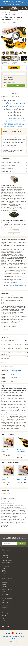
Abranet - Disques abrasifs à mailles (8, 450)
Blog (3, 618)
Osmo (3, 568)
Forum (3, 620)
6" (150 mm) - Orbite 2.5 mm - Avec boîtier (16, 105)
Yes (13, 4)
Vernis (3, 559)
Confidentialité (15, 636)
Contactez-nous (6, 622)
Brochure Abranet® (8, 168)
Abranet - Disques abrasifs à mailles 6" (13, 106)
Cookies (22, 636)
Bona (3, 570)
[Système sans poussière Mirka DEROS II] (14, 37)
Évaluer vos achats (6, 605)
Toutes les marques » (7, 578)
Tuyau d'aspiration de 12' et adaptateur (13, 123)
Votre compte (5, 600)
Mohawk (4, 576)
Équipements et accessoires (17, 371)
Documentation (6, 617)
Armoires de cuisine (7, 589)
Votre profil (4, 609)
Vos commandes (6, 602)
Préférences (5, 607)
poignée (12, 285)
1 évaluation (14, 22)
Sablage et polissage (16, 370)
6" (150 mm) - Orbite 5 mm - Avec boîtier (15, 103)
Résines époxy (5, 557)
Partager (15, 93)
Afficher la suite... (13, 234)
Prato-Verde (5, 571)
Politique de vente (7, 636)
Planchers (4, 586)
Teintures (4, 554)
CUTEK (3, 573)
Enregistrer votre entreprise (9, 604)
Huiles (3, 552)
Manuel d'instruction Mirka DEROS (11, 162)
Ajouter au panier (15, 85)
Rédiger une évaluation (8, 498)
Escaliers (4, 591)
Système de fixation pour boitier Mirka (13, 126)
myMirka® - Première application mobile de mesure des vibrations (13, 150)
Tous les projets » (6, 594)
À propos (4, 615)
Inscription (21, 543)
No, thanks (18, 4)
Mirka (18, 19)
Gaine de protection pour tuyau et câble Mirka (15, 124)
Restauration (5, 555)
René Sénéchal (5, 503)
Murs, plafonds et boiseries (8, 588)
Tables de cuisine (6, 593)
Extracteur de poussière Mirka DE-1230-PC (16, 118)
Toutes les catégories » (7, 562)
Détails (13, 82)
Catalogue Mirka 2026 (8, 171)
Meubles (4, 584)
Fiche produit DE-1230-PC (9, 165)
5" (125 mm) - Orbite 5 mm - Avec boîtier (15, 102)
